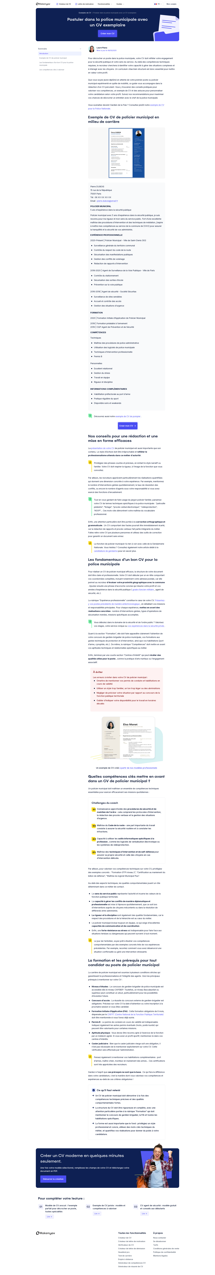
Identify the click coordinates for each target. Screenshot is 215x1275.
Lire (48, 1217)
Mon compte (171, 4)
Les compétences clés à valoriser (51, 70)
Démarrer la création (53, 1179)
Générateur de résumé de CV (130, 1266)
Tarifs (155, 1245)
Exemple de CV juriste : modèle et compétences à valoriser (109, 1207)
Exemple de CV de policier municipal (53, 58)
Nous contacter (159, 1238)
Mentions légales (160, 1256)
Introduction (43, 53)
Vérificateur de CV (126, 1245)
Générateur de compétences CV (132, 1263)
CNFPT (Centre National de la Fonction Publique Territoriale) (135, 1014)
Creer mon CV (126, 426)
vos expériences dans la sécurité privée (146, 626)
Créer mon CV (107, 33)
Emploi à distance (125, 1259)
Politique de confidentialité (164, 1252)
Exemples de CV (85, 13)
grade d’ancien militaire (143, 589)
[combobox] (158, 4)
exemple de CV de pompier (128, 416)
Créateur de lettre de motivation (131, 1241)
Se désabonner (159, 1241)
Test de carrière (125, 1256)
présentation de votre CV (103, 448)
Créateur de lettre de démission (131, 1248)
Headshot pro (124, 1252)
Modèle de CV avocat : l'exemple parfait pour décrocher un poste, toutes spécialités (61, 1208)
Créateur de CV (65, 4)
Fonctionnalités (104, 4)
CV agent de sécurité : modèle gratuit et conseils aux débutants (158, 1207)
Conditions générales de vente (166, 1248)
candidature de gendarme (106, 551)
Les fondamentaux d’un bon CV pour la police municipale (56, 63)
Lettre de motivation (86, 4)
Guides (119, 4)
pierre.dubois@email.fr (107, 201)
